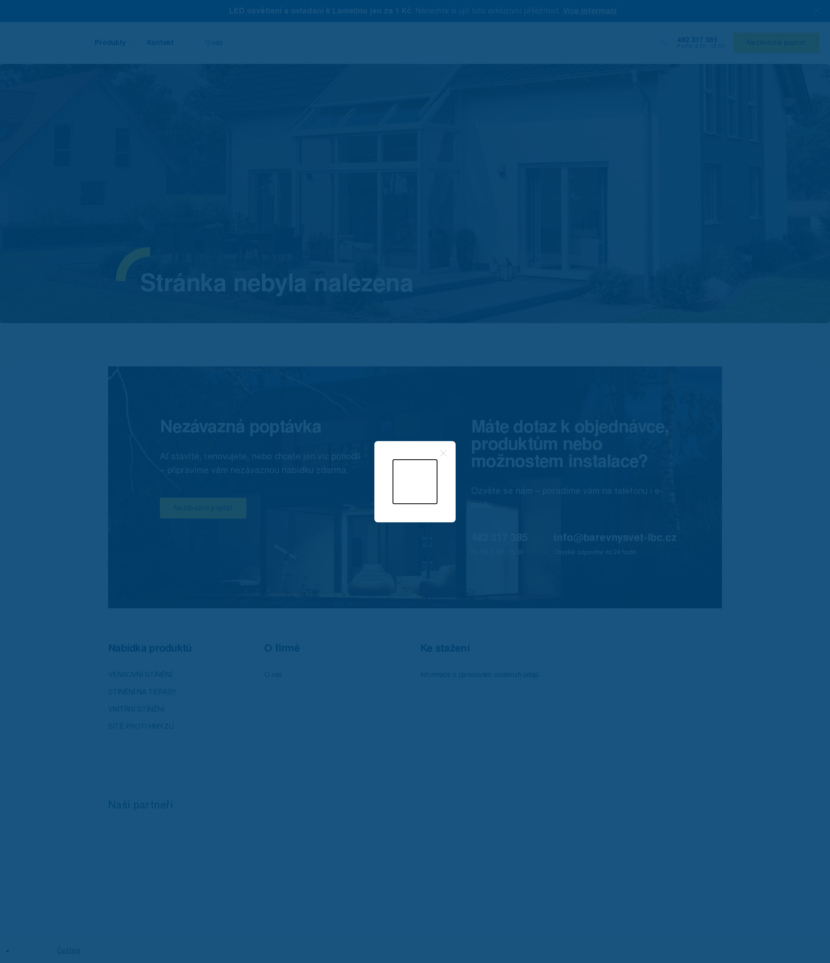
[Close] (443, 453)
